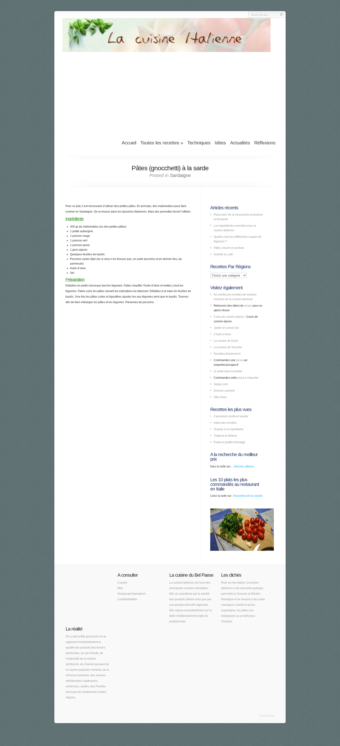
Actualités (240, 142)
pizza (239, 360)
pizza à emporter (248, 377)
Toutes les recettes (161, 142)
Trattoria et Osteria (225, 435)
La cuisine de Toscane (228, 347)
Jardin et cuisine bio (226, 327)
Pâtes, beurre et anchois (229, 248)
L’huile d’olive (222, 334)
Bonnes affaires (244, 466)
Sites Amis (220, 397)
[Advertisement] (170, 93)
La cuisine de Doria (226, 340)
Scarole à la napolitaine (229, 429)
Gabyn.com (221, 384)
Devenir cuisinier (224, 390)
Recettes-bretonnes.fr (227, 353)
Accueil (129, 142)
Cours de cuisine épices (229, 316)
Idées (220, 142)
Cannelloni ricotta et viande (231, 416)
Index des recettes (225, 422)
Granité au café (223, 254)
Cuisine (122, 582)
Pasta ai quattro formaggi (229, 442)
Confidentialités (127, 599)
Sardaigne (180, 175)
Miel (120, 588)
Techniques (198, 142)
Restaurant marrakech (131, 593)
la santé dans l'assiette (228, 371)
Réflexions (264, 142)
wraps (248, 305)
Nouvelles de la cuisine (248, 495)
